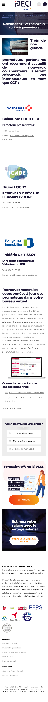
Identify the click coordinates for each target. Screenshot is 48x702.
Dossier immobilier (10, 675)
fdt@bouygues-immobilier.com (24, 275)
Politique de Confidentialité (14, 652)
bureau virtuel (8, 333)
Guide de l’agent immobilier (14, 671)
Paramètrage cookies (11, 648)
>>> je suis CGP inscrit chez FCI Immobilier (24, 393)
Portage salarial (9, 661)
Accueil (4, 15)
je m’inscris (24, 500)
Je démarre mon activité (24, 449)
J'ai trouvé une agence (24, 441)
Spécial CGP (13, 15)
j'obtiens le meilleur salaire (24, 540)
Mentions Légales (9, 643)
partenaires (12, 329)
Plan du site (7, 657)
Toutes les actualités (11, 408)
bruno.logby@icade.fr (19, 207)
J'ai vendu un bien (24, 433)
